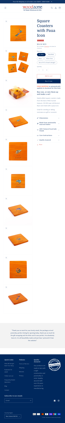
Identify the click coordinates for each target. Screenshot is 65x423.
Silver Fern (49, 58)
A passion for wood (8, 371)
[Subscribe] (30, 400)
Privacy (21, 375)
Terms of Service (24, 364)
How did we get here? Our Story (9, 365)
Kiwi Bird (51, 54)
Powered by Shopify (56, 417)
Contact (6, 390)
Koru (40, 58)
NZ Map (41, 54)
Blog (5, 386)
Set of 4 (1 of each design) (47, 62)
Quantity (39, 66)
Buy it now (48, 81)
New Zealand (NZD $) (11, 416)
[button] (5, 8)
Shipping (46, 46)
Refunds (21, 371)
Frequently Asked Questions (9, 381)
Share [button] (40, 144)
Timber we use (8, 376)
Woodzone (48, 417)
